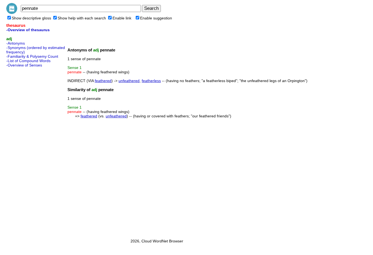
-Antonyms (15, 43)
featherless (151, 81)
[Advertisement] (28, 151)
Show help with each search (82, 18)
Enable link (122, 18)
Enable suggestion (156, 18)
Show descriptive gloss (31, 18)
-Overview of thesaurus (28, 30)
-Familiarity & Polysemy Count (32, 56)
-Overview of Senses (24, 65)
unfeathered (129, 81)
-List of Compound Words (28, 61)
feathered (103, 81)
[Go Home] (11, 12)
